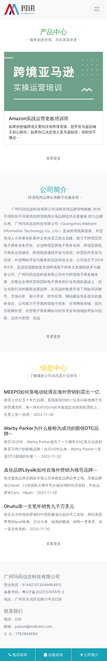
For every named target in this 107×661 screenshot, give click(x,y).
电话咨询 (19, 654)
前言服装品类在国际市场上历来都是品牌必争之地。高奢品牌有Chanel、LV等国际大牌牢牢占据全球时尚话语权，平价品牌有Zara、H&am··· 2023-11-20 (53, 485)
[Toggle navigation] (97, 9)
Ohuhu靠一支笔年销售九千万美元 (39, 506)
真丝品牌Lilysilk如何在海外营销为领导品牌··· (50, 470)
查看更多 (53, 158)
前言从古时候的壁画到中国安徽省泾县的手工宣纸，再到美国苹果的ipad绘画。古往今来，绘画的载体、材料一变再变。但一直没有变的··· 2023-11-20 (53, 521)
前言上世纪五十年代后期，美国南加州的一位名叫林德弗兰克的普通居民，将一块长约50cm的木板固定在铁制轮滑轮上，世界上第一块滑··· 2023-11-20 (53, 407)
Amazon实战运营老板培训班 (39, 118)
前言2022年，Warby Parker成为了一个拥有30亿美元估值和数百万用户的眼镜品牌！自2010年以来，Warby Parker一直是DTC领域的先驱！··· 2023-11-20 (53, 448)
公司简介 (90, 654)
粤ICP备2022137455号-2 (43, 592)
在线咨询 (55, 654)
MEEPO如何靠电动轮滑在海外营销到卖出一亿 (51, 392)
